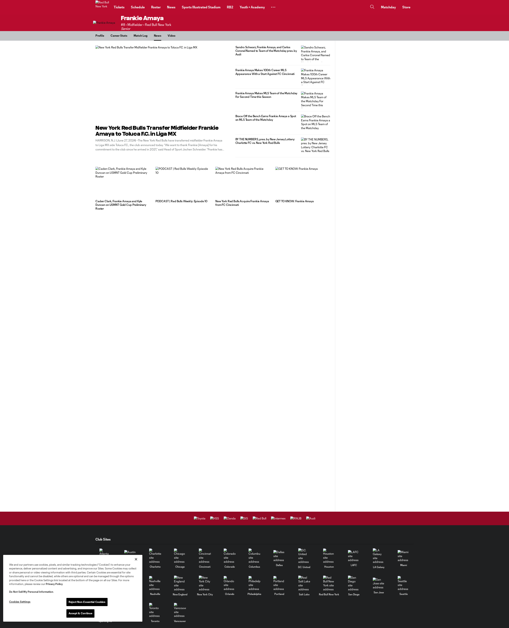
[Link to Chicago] (180, 556)
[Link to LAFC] (354, 556)
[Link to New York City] (205, 583)
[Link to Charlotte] (155, 556)
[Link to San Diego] (354, 583)
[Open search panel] (372, 7)
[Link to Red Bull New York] (329, 583)
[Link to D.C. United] (304, 556)
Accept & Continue (80, 613)
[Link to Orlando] (230, 583)
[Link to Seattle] (404, 583)
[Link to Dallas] (279, 556)
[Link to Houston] (329, 556)
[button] (273, 7)
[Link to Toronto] (155, 610)
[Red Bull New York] (102, 7)
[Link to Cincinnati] (205, 556)
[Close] (136, 559)
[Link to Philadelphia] (254, 583)
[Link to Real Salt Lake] (304, 583)
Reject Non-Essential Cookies (87, 601)
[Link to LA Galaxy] (379, 556)
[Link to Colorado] (230, 556)
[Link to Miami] (404, 556)
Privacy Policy (54, 584)
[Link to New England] (180, 583)
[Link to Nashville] (155, 583)
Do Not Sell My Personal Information (31, 591)
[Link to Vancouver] (180, 610)
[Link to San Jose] (379, 583)
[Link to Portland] (279, 583)
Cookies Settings (19, 601)
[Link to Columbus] (254, 556)
